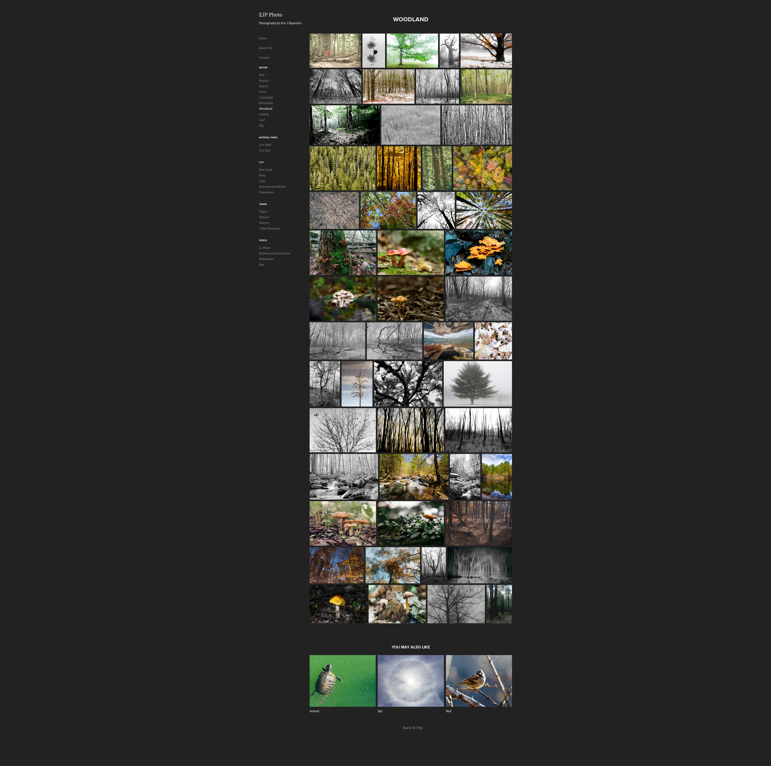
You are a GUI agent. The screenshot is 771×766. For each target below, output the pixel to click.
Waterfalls (266, 103)
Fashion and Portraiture (274, 253)
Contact (264, 57)
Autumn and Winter (272, 186)
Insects (263, 86)
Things (263, 204)
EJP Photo (270, 15)
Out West (265, 145)
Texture (264, 223)
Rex (261, 264)
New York (265, 170)
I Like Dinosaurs (269, 228)
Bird (261, 75)
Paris (262, 175)
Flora (262, 92)
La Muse (264, 248)
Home (263, 38)
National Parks (268, 137)
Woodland (265, 109)
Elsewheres (266, 192)
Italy (262, 181)
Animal (264, 80)
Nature (263, 67)
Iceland (264, 114)
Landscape (266, 97)
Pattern (264, 217)
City (261, 162)
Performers (266, 259)
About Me (265, 48)
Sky (261, 125)
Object (263, 211)
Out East (265, 150)
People (263, 240)
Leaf (262, 120)
